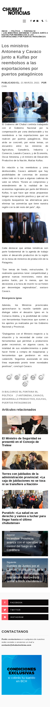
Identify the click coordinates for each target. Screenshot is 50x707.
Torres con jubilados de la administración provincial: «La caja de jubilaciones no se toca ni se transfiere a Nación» (23, 479)
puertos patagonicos (16, 403)
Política (7, 395)
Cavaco (38, 395)
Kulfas (41, 399)
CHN (4, 86)
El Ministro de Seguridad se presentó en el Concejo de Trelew (21, 442)
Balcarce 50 (13, 392)
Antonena (25, 395)
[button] (43, 20)
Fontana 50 (30, 392)
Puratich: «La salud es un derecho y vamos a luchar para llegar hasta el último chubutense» (24, 518)
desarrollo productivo (18, 399)
